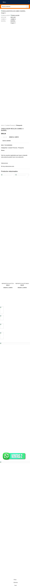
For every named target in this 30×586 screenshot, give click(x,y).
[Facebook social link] (5, 150)
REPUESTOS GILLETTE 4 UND (8, 284)
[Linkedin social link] (11, 150)
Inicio (2, 125)
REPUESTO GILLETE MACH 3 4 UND (22, 284)
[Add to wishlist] (12, 176)
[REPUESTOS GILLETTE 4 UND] (8, 228)
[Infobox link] (14, 310)
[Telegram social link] (12, 150)
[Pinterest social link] (9, 150)
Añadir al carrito (14, 137)
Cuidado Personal (10, 125)
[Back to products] (26, 125)
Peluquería (19, 125)
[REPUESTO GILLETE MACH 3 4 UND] (22, 228)
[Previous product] (24, 125)
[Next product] (28, 125)
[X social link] (7, 150)
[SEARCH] (27, 6)
